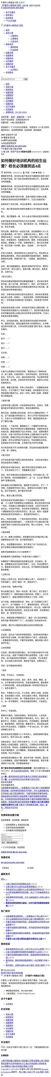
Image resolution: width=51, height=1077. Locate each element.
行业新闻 (14, 50)
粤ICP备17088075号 (27, 1072)
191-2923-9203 (9, 970)
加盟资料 (9, 58)
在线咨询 (5, 868)
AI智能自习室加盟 (20, 1061)
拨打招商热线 (13, 146)
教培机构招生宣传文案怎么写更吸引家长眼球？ (24, 777)
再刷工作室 (28, 1066)
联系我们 (9, 15)
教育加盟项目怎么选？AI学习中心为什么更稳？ (26, 949)
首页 (7, 30)
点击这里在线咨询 (21, 771)
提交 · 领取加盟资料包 (9, 842)
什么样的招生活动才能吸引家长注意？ (21, 779)
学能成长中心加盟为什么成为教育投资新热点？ (26, 890)
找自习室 (9, 33)
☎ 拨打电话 (6, 973)
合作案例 (9, 61)
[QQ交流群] (11, 21)
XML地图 (40, 1072)
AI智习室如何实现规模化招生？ (19, 884)
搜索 (25, 79)
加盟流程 (9, 53)
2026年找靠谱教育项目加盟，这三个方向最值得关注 (27, 892)
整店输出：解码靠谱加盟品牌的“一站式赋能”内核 (26, 960)
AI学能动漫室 (33, 1061)
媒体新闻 (14, 47)
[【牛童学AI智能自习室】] (12, 25)
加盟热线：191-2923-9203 (16, 112)
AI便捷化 (14, 39)
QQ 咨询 (30, 868)
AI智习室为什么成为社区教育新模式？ (22, 887)
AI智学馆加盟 (6, 1061)
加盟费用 (9, 56)
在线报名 (9, 18)
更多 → (4, 879)
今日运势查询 (14, 1064)
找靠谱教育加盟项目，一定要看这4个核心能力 (20, 788)
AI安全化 (14, 41)
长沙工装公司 (25, 1064)
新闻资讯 (9, 44)
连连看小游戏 (37, 1064)
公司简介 (14, 70)
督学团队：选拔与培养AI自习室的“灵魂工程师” (25, 965)
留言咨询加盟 (17, 973)
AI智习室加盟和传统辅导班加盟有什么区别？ (25, 952)
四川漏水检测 (14, 1066)
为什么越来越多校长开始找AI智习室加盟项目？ (26, 919)
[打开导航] (2, 77)
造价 (22, 1066)
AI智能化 (14, 36)
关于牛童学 (10, 12)
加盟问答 (9, 64)
